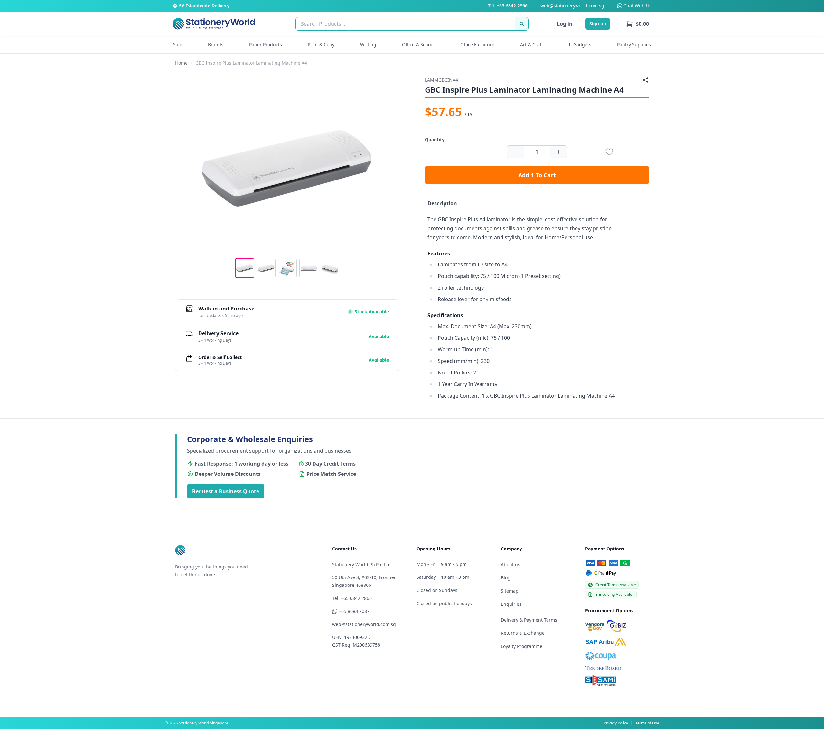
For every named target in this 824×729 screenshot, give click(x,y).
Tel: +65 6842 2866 (508, 6)
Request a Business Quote (225, 491)
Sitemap (510, 591)
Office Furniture (477, 45)
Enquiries (511, 604)
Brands (215, 45)
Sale (177, 45)
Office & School (418, 45)
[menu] (637, 23)
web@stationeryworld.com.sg (572, 6)
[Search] (522, 24)
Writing (368, 45)
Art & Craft (531, 45)
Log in (565, 23)
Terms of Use (647, 723)
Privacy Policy (616, 723)
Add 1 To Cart (537, 175)
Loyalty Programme (521, 646)
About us (510, 564)
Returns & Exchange (523, 633)
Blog (505, 578)
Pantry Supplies (634, 45)
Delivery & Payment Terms (529, 620)
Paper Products (265, 45)
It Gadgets (580, 45)
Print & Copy (321, 45)
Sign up (597, 24)
